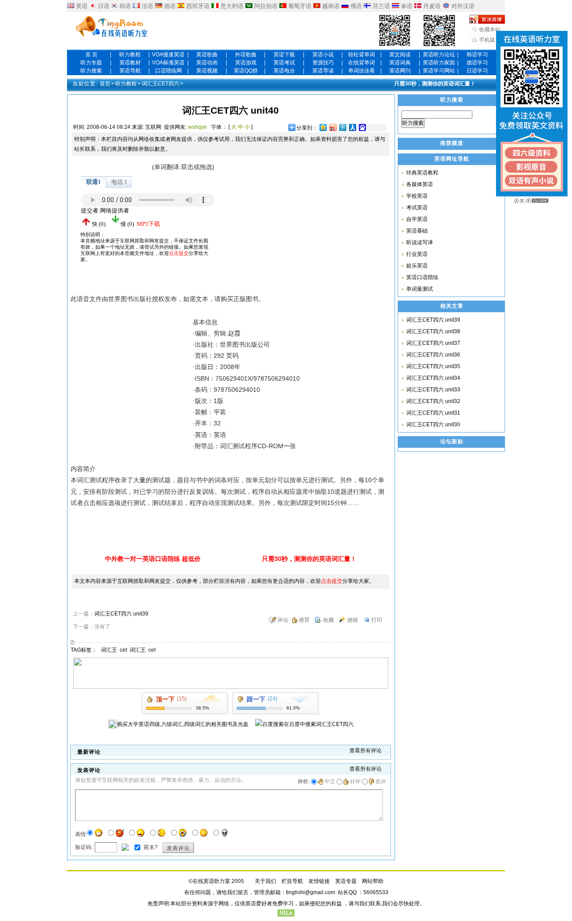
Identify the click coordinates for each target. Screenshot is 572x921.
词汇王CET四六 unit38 (433, 331)
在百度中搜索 (318, 724)
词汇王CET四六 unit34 (433, 378)
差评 (380, 781)
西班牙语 (198, 6)
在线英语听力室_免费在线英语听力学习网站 (111, 27)
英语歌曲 (207, 54)
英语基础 (417, 231)
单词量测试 (419, 289)
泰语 (406, 6)
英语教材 (130, 62)
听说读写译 (419, 242)
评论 (283, 620)
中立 (329, 781)
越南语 (331, 6)
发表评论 (178, 848)
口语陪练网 (168, 71)
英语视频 (207, 71)
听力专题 (91, 62)
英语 (82, 6)
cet (123, 650)
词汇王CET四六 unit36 (433, 355)
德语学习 (477, 62)
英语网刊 (400, 71)
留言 (243, 892)
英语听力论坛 (439, 54)
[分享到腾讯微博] (342, 127)
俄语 (356, 6)
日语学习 (477, 71)
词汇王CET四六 (160, 84)
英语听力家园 (439, 62)
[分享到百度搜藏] (362, 127)
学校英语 (417, 196)
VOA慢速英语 (168, 54)
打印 (376, 620)
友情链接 (319, 881)
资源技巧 (323, 62)
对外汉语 (463, 6)
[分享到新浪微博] (332, 127)
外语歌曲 (246, 54)
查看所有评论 (365, 750)
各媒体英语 (419, 184)
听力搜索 (91, 71)
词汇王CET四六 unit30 (433, 424)
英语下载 (284, 54)
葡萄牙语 (299, 6)
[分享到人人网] (352, 127)
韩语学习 (477, 54)
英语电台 (284, 71)
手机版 (487, 40)
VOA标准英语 (168, 62)
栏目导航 (292, 881)
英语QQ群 (246, 71)
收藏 (328, 620)
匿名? (150, 847)
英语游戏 (246, 62)
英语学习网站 (439, 71)
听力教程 (130, 54)
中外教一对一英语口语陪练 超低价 (153, 558)
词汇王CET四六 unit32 (433, 401)
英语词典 (400, 62)
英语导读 (323, 71)
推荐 (304, 620)
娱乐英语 (417, 266)
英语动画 (207, 62)
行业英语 (417, 254)
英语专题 (346, 881)
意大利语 (232, 6)
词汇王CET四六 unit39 (121, 614)
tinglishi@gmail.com (310, 892)
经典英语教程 (422, 173)
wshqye (197, 127)
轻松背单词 (361, 54)
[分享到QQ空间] (323, 127)
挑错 (352, 620)
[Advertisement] (295, 217)
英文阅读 (400, 54)
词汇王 (109, 650)
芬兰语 (381, 6)
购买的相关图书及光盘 (182, 724)
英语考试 (284, 62)
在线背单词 (361, 62)
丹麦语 (432, 6)
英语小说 (323, 54)
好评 (355, 781)
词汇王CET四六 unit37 (433, 343)
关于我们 (265, 881)
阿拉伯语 (266, 6)
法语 (147, 6)
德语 (170, 6)
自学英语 (417, 219)
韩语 (125, 6)
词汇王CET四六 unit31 (433, 413)
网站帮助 (372, 881)
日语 (103, 6)
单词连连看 (361, 71)
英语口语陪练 (422, 277)
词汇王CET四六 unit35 (433, 366)
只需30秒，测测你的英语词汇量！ (434, 84)
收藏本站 (489, 29)
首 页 (91, 54)
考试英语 (417, 207)
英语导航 (130, 71)
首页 (105, 84)
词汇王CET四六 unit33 (433, 389)
